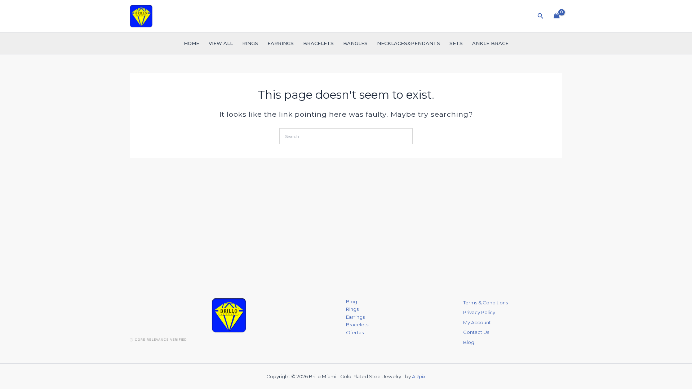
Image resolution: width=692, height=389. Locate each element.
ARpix (419, 376)
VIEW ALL (221, 43)
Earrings (280, 43)
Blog (351, 301)
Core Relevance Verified (161, 339)
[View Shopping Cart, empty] (556, 15)
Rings (250, 43)
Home (191, 43)
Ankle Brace (490, 43)
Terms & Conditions (485, 302)
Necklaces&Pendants (408, 43)
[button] (540, 16)
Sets (456, 43)
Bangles (355, 43)
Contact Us (476, 332)
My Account (477, 322)
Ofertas (355, 332)
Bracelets (318, 43)
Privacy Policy (479, 312)
